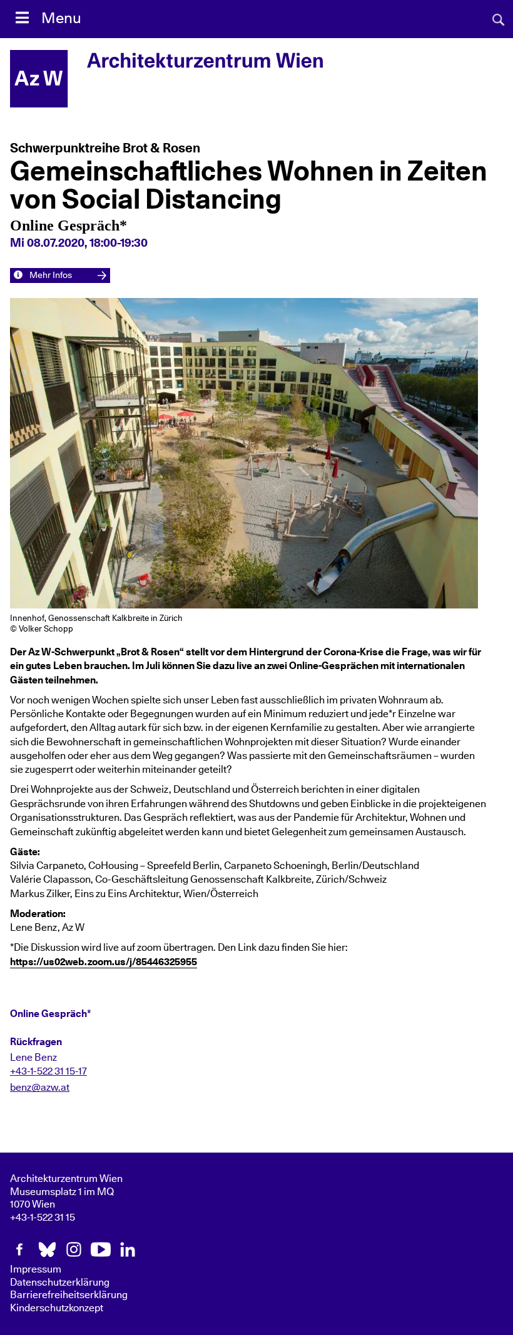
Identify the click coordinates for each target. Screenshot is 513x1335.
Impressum (35, 1269)
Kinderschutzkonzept (56, 1308)
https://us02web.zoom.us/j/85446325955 (103, 962)
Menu (61, 18)
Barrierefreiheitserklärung (69, 1295)
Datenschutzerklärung (59, 1283)
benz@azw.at (39, 1088)
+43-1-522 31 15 (42, 1218)
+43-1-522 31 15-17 (48, 1071)
